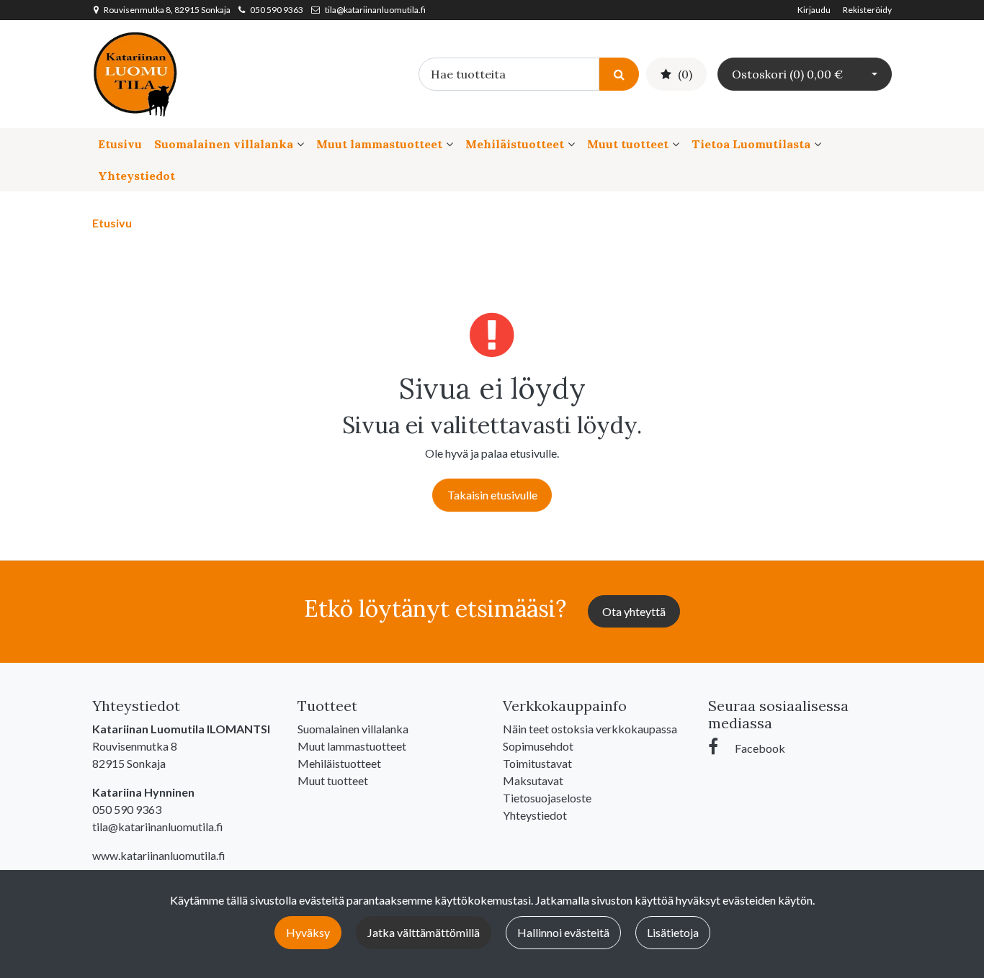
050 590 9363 (276, 9)
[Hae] (619, 74)
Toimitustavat (537, 763)
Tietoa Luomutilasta (751, 144)
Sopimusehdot (538, 746)
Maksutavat (533, 780)
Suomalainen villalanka (223, 144)
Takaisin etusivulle (492, 495)
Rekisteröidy (867, 9)
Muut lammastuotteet (379, 144)
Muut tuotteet (627, 144)
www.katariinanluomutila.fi (158, 855)
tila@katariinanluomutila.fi (375, 9)
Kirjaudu (814, 9)
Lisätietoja (673, 932)
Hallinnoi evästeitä (563, 932)
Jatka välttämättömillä (423, 932)
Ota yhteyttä (634, 611)
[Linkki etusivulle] (135, 72)
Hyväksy (308, 932)
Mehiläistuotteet (514, 144)
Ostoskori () (787, 74)
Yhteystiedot (136, 175)
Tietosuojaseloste (547, 798)
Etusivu (120, 144)
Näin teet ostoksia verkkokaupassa (590, 728)
